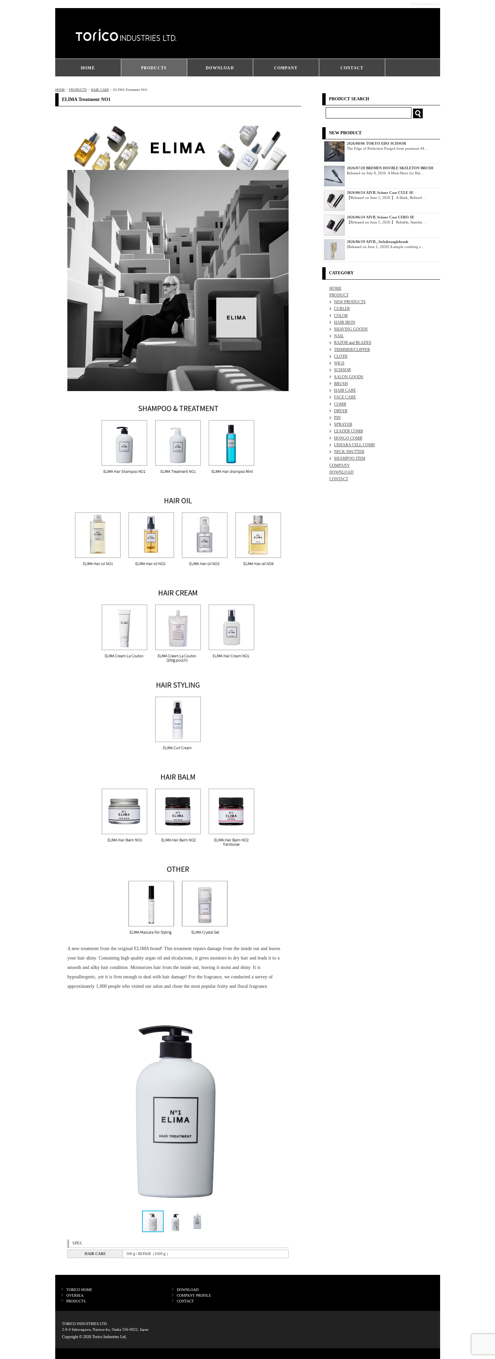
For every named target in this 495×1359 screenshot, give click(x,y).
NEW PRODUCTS (350, 302)
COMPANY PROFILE (194, 1295)
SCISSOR (342, 370)
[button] (276, 1102)
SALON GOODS (348, 377)
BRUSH (341, 383)
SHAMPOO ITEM (349, 458)
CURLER (342, 308)
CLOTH (341, 356)
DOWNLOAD (220, 68)
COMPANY (286, 68)
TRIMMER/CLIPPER (352, 349)
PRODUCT (339, 295)
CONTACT (351, 68)
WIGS (339, 363)
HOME (88, 68)
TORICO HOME (79, 1290)
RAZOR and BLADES (352, 342)
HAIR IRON (344, 322)
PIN (337, 417)
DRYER (341, 411)
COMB (340, 404)
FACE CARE (345, 397)
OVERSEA (75, 1295)
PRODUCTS (154, 68)
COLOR (341, 315)
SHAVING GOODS (351, 329)
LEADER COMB (348, 431)
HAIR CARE (100, 90)
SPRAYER (343, 424)
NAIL (339, 336)
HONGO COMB (348, 438)
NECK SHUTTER (349, 451)
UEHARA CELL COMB (354, 445)
